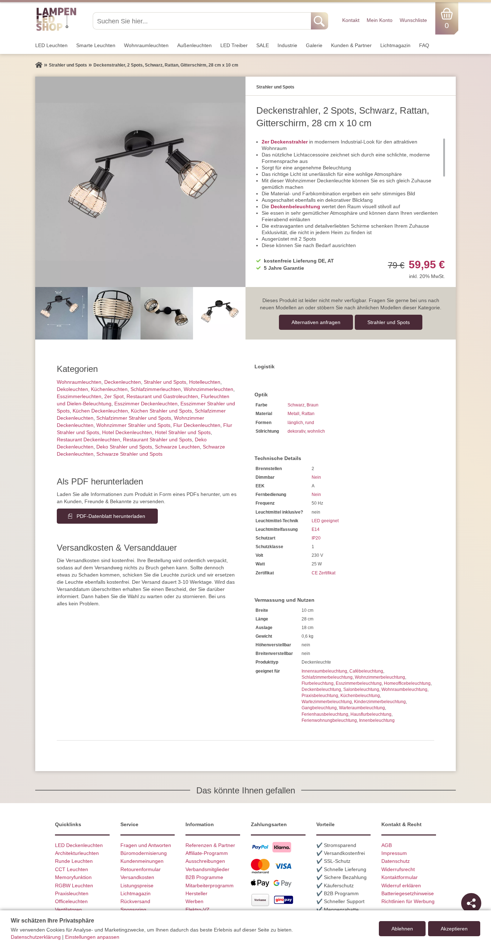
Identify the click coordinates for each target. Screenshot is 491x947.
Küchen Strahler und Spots (161, 411)
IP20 (316, 538)
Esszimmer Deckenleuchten (146, 403)
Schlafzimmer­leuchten (155, 389)
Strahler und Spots (388, 322)
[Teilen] (471, 903)
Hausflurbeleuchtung (370, 714)
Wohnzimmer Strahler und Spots (133, 425)
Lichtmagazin (395, 45)
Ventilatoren (68, 909)
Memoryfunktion (73, 877)
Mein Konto (380, 20)
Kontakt (350, 20)
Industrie (287, 45)
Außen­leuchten (194, 45)
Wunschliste (413, 20)
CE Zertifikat (323, 572)
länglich (295, 422)
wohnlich (316, 431)
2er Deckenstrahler (285, 142)
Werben (194, 901)
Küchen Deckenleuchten (100, 411)
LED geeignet (325, 520)
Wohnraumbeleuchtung (404, 689)
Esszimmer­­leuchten (79, 396)
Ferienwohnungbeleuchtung (329, 720)
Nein (316, 477)
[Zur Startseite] (38, 65)
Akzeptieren (454, 929)
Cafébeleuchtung (366, 671)
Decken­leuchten (122, 382)
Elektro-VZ (197, 909)
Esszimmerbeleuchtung (359, 683)
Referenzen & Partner (210, 845)
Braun (312, 405)
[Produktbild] (140, 182)
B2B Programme (204, 877)
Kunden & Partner (351, 45)
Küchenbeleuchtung (360, 695)
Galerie (314, 45)
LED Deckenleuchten (79, 845)
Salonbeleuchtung (361, 689)
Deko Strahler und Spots (124, 447)
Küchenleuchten (109, 389)
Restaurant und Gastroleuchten (162, 396)
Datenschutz (395, 861)
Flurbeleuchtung (318, 683)
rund (309, 422)
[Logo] (56, 30)
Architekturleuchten (77, 853)
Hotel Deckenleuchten (127, 432)
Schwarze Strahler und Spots (129, 454)
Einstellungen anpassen (92, 937)
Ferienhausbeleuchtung (325, 714)
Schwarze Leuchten (177, 447)
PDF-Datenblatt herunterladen (111, 516)
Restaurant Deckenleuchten (88, 439)
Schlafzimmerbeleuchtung (327, 677)
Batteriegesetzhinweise (407, 893)
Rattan (308, 413)
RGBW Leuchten (74, 885)
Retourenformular (140, 869)
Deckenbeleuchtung (321, 689)
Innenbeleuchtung (377, 720)
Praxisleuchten (71, 893)
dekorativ (296, 431)
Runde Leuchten (74, 861)
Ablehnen (402, 929)
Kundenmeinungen (142, 861)
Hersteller (196, 893)
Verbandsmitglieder (207, 869)
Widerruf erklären (401, 885)
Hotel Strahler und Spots (183, 432)
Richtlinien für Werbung (408, 901)
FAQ (424, 45)
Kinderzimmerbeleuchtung (380, 701)
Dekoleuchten (72, 389)
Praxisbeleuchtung (320, 695)
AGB (386, 845)
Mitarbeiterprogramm (209, 885)
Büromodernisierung (143, 853)
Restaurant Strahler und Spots (157, 439)
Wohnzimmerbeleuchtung (380, 677)
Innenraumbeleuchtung (324, 671)
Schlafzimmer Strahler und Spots (133, 418)
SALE (262, 45)
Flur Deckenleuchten (196, 425)
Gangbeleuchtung (319, 707)
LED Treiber (234, 45)
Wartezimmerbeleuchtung (327, 701)
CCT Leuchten (71, 869)
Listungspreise (136, 885)
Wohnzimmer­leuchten (208, 389)
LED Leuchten (51, 45)
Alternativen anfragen (316, 322)
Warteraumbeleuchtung (362, 707)
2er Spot (114, 396)
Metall (293, 413)
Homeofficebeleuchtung (407, 683)
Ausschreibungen (205, 861)
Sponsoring (133, 909)
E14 (316, 529)
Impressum (394, 853)
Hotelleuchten (204, 382)
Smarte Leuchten (95, 45)
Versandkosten (137, 877)
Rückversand (135, 901)
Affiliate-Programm (206, 853)
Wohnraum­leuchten (146, 45)
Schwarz (296, 405)
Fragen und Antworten (145, 845)
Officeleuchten (71, 901)
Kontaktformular (399, 877)
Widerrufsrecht (398, 869)
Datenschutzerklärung (36, 937)
